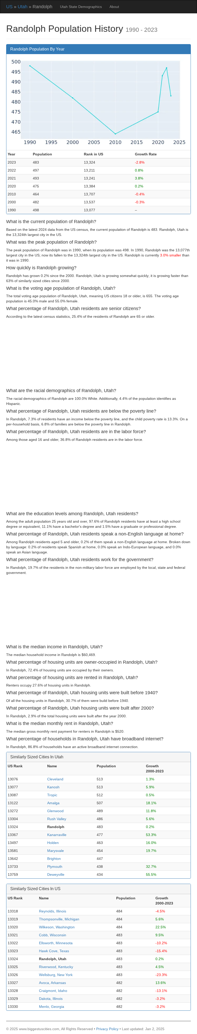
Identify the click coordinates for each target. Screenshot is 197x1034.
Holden (53, 843)
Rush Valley (56, 819)
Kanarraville (56, 835)
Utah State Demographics (81, 7)
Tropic (52, 795)
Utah (22, 6)
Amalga (53, 803)
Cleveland (55, 779)
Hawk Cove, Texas (54, 951)
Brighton (54, 859)
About (114, 7)
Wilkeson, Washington (57, 927)
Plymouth (54, 866)
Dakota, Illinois (51, 999)
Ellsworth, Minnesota (56, 943)
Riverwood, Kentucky (56, 967)
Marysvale (55, 851)
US (9, 6)
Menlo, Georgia (51, 1007)
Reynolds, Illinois (52, 911)
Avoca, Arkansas (52, 983)
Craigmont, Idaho (53, 991)
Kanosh (53, 787)
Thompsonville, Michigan (59, 919)
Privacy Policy (107, 1029)
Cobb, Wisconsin (52, 935)
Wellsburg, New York (56, 975)
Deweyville (55, 874)
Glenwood (55, 811)
